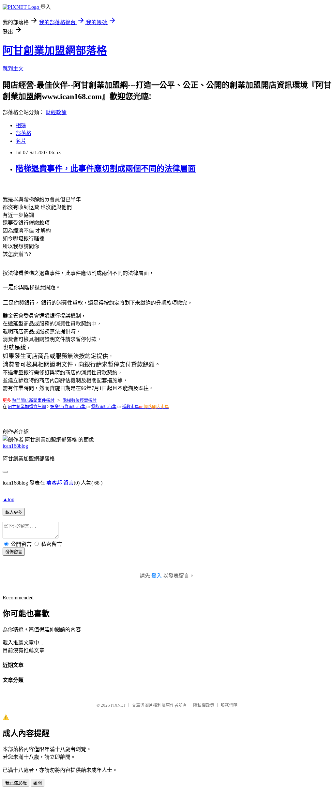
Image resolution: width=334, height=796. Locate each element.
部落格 (23, 133)
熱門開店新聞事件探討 (33, 400)
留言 (68, 483)
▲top (8, 499)
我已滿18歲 (16, 783)
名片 (21, 141)
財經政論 (56, 112)
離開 (37, 783)
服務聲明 (228, 705)
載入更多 (13, 512)
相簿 (21, 125)
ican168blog (15, 446)
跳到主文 (13, 68)
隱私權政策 (203, 705)
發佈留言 (13, 551)
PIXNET (118, 705)
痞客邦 (54, 483)
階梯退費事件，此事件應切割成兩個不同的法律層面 (106, 168)
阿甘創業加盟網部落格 (55, 50)
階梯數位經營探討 (80, 400)
